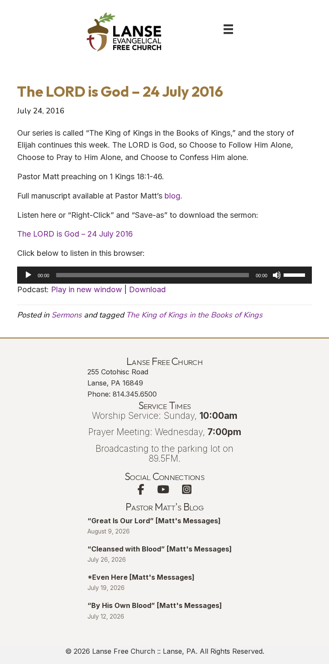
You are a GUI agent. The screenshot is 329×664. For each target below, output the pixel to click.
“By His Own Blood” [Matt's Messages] (154, 605)
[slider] (296, 274)
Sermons (66, 315)
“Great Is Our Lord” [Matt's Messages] (154, 520)
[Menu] (228, 29)
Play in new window (86, 289)
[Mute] (276, 275)
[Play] (28, 275)
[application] (164, 275)
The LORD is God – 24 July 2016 (75, 233)
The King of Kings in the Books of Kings (194, 315)
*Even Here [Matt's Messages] (140, 577)
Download (147, 289)
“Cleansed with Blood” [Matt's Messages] (159, 549)
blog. (173, 195)
